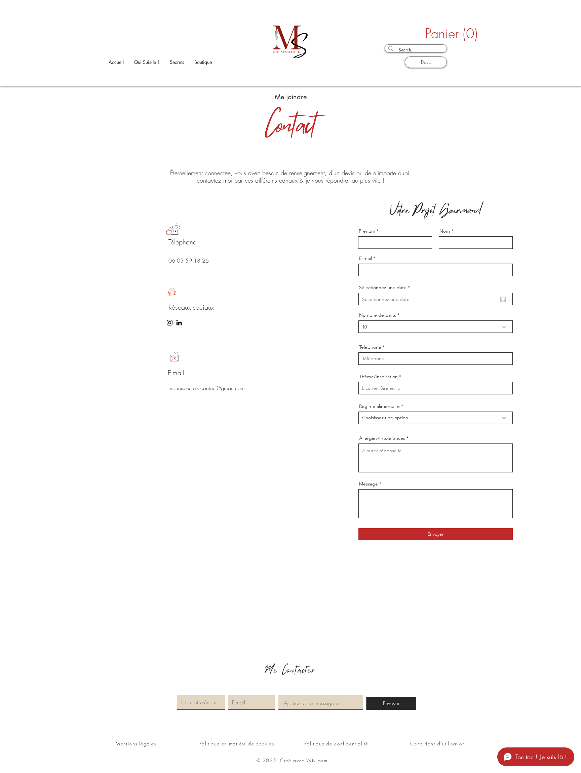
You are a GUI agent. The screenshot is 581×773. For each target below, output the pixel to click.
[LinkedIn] (179, 322)
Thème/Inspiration (378, 376)
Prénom (367, 231)
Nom (444, 231)
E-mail (365, 258)
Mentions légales (136, 743)
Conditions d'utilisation (437, 743)
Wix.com (316, 760)
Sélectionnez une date (386, 287)
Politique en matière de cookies (237, 743)
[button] (436, 34)
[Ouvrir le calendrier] (503, 299)
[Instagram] (169, 322)
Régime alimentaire (379, 406)
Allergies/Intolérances (382, 438)
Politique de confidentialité (336, 743)
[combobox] (435, 326)
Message (368, 483)
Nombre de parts (377, 315)
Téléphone (370, 347)
